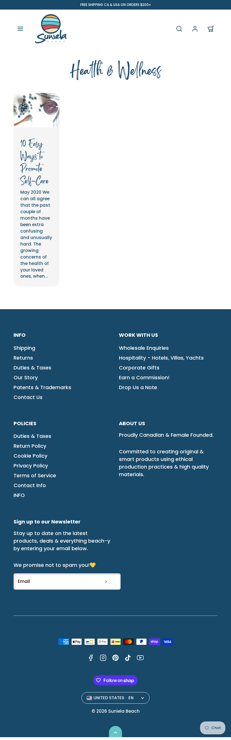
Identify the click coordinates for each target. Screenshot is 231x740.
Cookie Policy (30, 455)
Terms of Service (35, 475)
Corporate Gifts (139, 367)
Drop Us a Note (138, 387)
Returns (23, 357)
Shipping (24, 347)
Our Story (26, 377)
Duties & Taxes (32, 367)
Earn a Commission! (144, 377)
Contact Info (30, 485)
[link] (195, 28)
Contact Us (28, 397)
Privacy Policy (31, 465)
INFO (19, 495)
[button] (20, 28)
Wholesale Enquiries (144, 347)
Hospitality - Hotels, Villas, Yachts (161, 357)
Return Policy (30, 445)
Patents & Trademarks (42, 387)
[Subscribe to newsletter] (106, 581)
